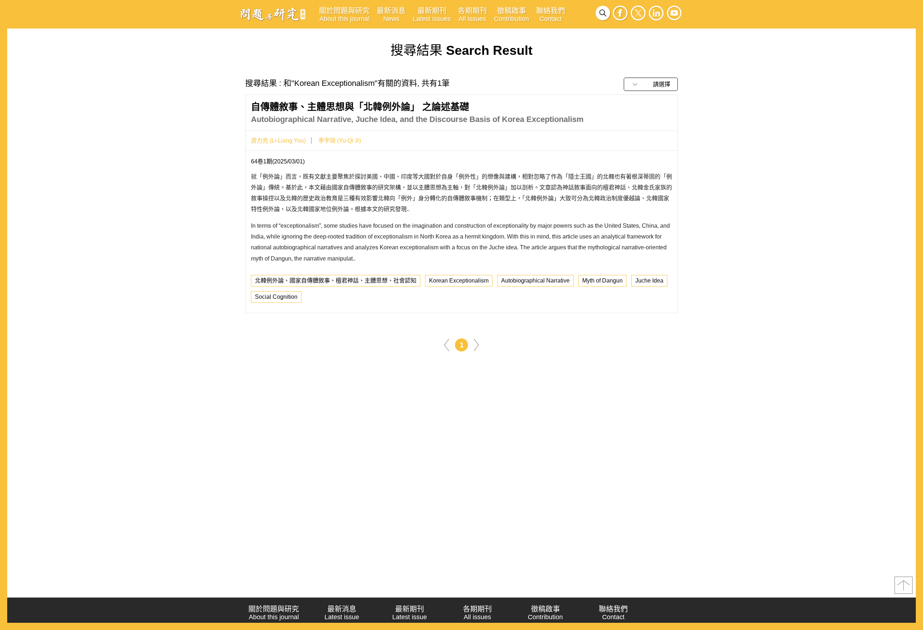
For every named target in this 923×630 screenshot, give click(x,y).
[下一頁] (476, 344)
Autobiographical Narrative (535, 280)
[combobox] (650, 84)
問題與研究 (273, 14)
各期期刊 (472, 14)
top (904, 585)
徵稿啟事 (511, 14)
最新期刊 (432, 14)
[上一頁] (446, 344)
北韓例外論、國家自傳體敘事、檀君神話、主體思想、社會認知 (335, 280)
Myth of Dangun (602, 280)
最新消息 (391, 14)
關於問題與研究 (344, 14)
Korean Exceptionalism (459, 280)
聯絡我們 (550, 14)
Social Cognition (276, 297)
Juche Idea (649, 280)
